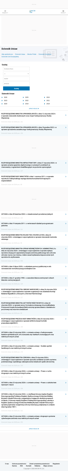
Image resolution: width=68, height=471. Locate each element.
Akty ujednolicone (7, 54)
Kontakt (28, 466)
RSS (21, 466)
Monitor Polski (31, 54)
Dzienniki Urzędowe (45, 54)
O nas (7, 464)
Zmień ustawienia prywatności (39, 464)
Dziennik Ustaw (20, 54)
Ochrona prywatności (19, 464)
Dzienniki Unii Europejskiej (10, 56)
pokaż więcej (33, 428)
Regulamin (56, 464)
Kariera (14, 466)
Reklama (37, 466)
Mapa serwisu (48, 466)
